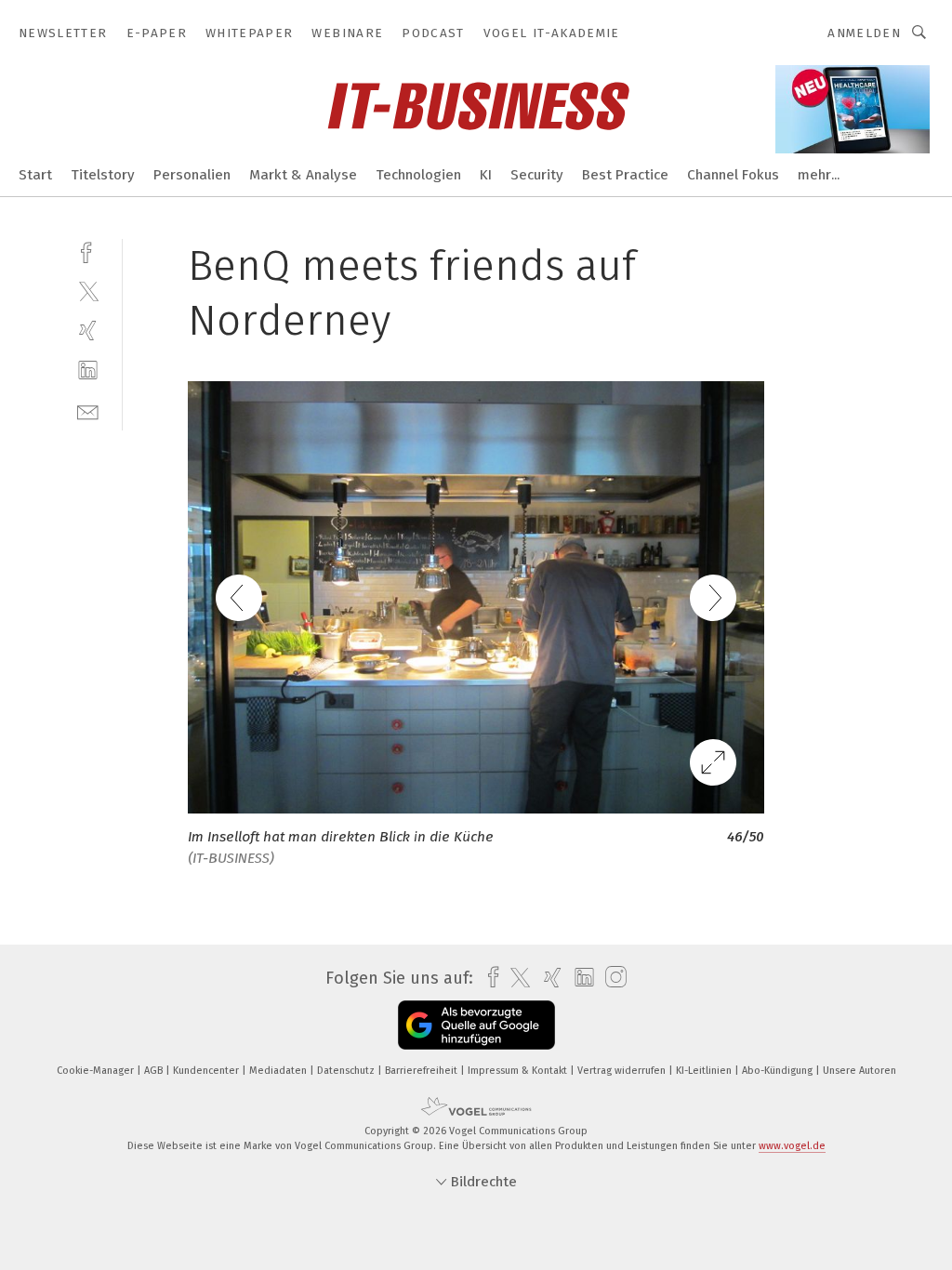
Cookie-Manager (97, 1071)
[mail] (87, 410)
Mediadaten (279, 1071)
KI (486, 174)
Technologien (418, 174)
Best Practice (625, 174)
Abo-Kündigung (778, 1071)
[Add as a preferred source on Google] (476, 1025)
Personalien (192, 174)
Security (536, 174)
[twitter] (87, 290)
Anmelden (864, 33)
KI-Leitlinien (705, 1071)
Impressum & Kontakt (519, 1071)
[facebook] (87, 250)
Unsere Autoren (859, 1071)
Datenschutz (347, 1071)
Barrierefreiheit (422, 1071)
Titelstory (103, 174)
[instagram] (611, 977)
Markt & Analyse (303, 174)
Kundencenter (207, 1071)
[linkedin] (87, 370)
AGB (154, 1071)
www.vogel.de (792, 1146)
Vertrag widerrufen (622, 1071)
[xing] (87, 330)
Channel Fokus (733, 174)
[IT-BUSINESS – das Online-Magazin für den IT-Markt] (35, 173)
